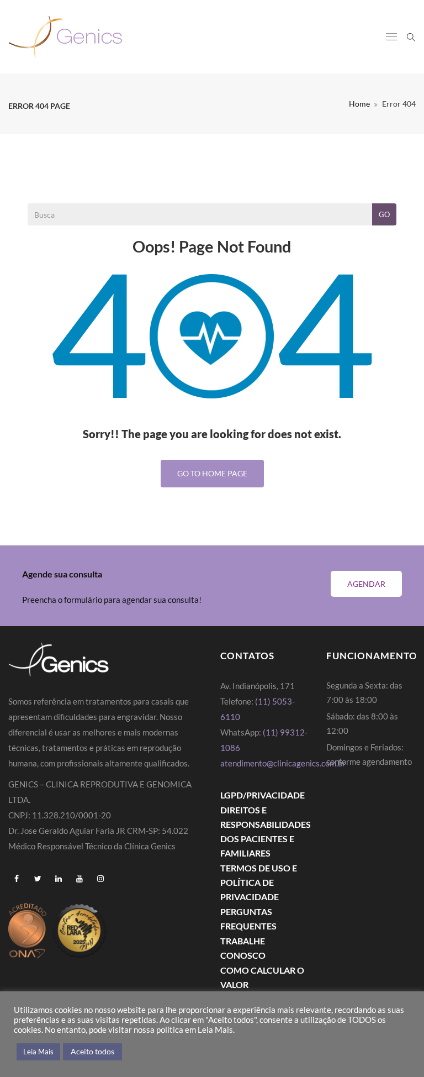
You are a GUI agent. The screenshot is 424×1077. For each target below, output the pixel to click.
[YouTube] (79, 878)
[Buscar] (411, 36)
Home (359, 103)
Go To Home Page (212, 473)
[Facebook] (16, 878)
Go (384, 214)
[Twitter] (37, 878)
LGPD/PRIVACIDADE (262, 795)
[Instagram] (100, 878)
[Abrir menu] (391, 37)
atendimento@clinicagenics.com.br (283, 763)
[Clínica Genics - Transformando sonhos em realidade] (65, 37)
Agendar (366, 584)
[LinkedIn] (58, 878)
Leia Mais (38, 1051)
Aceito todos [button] (92, 1051)
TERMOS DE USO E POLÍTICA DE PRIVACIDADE (258, 882)
